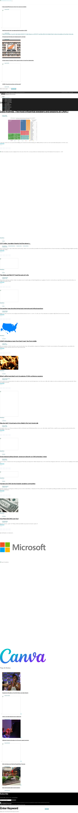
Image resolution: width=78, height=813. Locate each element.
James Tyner (4, 343)
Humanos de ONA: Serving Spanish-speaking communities (17, 484)
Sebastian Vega (19, 245)
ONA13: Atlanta (7, 109)
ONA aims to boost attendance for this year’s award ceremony (15, 740)
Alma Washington (5, 521)
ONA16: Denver (7, 105)
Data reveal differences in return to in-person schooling (14, 6)
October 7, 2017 (4, 278)
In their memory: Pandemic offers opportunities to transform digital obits (18, 60)
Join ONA (70, 92)
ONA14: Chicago (7, 108)
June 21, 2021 (7, 86)
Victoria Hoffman (25, 245)
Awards (3, 272)
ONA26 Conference (12, 92)
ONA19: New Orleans (8, 102)
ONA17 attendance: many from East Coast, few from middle (18, 341)
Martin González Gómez (6, 378)
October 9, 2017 (4, 116)
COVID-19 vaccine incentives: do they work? (11, 84)
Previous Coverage (6, 97)
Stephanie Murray (5, 277)
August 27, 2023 (7, 695)
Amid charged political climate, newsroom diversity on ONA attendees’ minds (23, 457)
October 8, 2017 (4, 246)
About (3, 96)
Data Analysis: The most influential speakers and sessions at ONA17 (34, 111)
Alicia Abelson (4, 245)
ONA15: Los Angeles (8, 106)
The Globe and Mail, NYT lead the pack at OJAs (14, 275)
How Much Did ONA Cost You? (9, 519)
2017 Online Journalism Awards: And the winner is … (15, 243)
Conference (4, 420)
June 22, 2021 (7, 39)
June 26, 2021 (7, 9)
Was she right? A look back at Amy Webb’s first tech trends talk (19, 423)
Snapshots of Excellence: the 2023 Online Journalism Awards (15, 692)
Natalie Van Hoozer (5, 486)
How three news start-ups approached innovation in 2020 (14, 30)
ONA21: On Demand (8, 101)
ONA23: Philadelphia (8, 98)
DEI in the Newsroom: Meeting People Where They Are (13, 764)
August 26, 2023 (7, 719)
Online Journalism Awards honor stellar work (11, 716)
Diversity (3, 454)
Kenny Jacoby (4, 115)
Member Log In (64, 92)
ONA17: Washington (8, 104)
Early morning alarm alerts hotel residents (11, 787)
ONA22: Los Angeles (8, 100)
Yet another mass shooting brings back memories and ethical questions (21, 308)
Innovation (4, 107)
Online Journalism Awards (20, 92)
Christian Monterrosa (11, 245)
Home (6, 92)
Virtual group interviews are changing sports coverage (13, 36)
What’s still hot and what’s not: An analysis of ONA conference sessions (21, 376)
